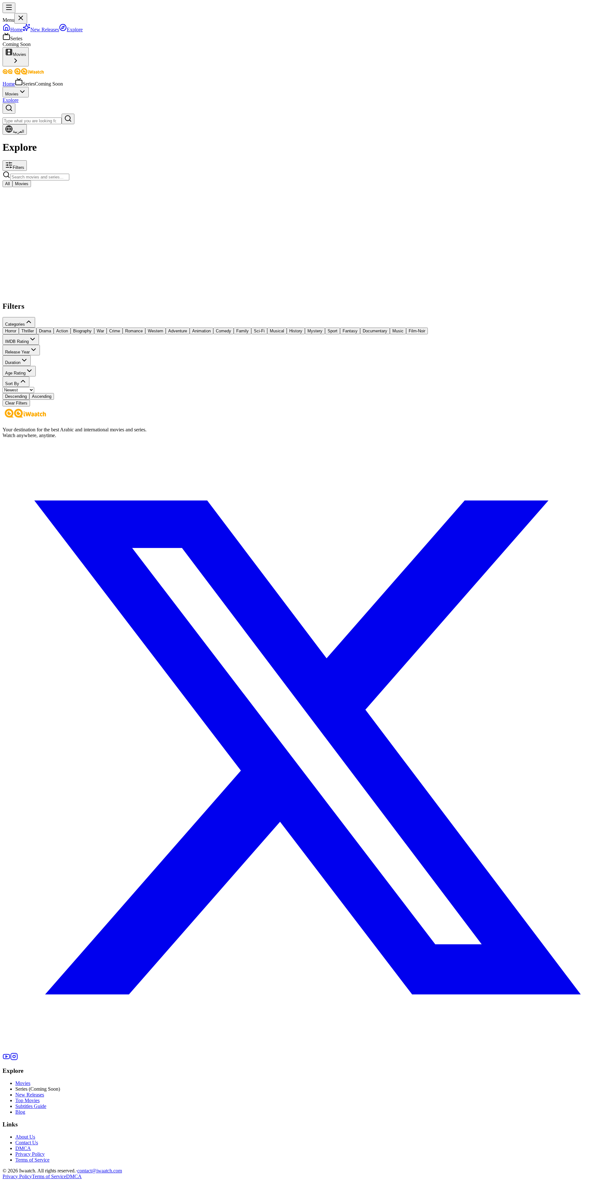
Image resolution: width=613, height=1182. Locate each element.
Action (62, 331)
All (7, 183)
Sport (332, 331)
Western (155, 331)
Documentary (375, 331)
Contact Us (26, 1142)
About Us (25, 1137)
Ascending (41, 396)
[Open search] (9, 108)
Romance (134, 331)
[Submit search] (68, 119)
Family (242, 331)
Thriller (27, 331)
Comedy (223, 331)
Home (9, 84)
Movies (12, 94)
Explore (11, 100)
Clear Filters (16, 403)
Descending (16, 396)
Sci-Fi (259, 331)
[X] (306, 1049)
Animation (201, 331)
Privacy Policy (30, 1154)
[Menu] (9, 8)
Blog (20, 1112)
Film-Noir (417, 331)
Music (398, 331)
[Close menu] (20, 18)
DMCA (23, 1148)
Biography (82, 331)
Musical (277, 331)
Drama (45, 331)
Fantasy (350, 331)
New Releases (29, 1094)
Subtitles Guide (30, 1106)
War (100, 331)
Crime (114, 331)
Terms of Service (32, 1160)
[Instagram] (14, 1058)
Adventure (177, 331)
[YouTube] (6, 1058)
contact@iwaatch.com (99, 1170)
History (295, 331)
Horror (10, 331)
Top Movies (27, 1100)
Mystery (314, 331)
